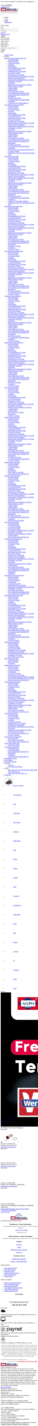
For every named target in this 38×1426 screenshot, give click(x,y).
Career (19, 1247)
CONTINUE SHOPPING (8, 1210)
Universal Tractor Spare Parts (12, 737)
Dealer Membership (8, 21)
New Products (8, 760)
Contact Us (7, 775)
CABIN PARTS (13, 88)
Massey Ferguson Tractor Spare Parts (15, 58)
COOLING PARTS (14, 63)
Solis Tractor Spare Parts (11, 387)
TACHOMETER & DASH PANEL (19, 93)
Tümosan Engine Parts (11, 1291)
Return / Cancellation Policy (19, 1261)
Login (2, 50)
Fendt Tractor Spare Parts (11, 642)
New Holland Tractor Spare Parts (14, 105)
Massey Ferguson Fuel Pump (12, 1283)
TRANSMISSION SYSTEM (16, 68)
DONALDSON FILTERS (16, 520)
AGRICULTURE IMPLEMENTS (18, 103)
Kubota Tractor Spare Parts (12, 665)
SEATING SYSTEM (14, 98)
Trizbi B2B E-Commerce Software (27, 1361)
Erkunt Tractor (8, 1276)
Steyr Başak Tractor (10, 1275)
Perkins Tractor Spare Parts (12, 462)
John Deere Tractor (10, 1270)
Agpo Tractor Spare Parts (11, 747)
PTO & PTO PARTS (14, 73)
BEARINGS (12, 96)
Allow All (15, 1424)
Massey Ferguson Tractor (11, 1273)
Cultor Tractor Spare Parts (12, 743)
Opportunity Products (10, 758)
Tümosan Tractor (9, 1271)
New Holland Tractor (10, 1268)
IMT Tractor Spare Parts (11, 658)
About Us (11, 765)
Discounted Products (10, 761)
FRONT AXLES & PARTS (16, 78)
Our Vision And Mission (15, 766)
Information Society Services (19, 1250)
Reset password (5, 34)
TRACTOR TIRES (14, 745)
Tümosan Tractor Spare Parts (12, 296)
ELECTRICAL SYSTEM (16, 91)
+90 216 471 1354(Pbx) (21, 1230)
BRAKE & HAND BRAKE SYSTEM (19, 85)
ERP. (36, 1361)
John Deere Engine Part (11, 1289)
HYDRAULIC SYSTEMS (16, 75)
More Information (6, 1387)
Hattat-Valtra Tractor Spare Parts (13, 342)
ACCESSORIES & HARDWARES (18, 100)
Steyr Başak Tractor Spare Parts (13, 251)
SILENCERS (12, 66)
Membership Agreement (19, 1259)
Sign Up (3, 32)
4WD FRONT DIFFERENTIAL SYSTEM (21, 80)
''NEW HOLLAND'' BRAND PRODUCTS (21, 149)
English (9, 5)
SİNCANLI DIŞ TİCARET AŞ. (17, 773)
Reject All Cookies (6, 1424)
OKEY (19, 1214)
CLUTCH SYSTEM (14, 70)
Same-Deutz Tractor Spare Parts (13, 595)
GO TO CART (5, 1212)
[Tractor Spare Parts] (9, 10)
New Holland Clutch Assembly (13, 1288)
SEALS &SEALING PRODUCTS (18, 95)
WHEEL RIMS (12, 90)
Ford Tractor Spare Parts (11, 156)
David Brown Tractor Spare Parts (14, 575)
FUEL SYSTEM (13, 61)
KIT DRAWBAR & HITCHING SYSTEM (21, 76)
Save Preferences (23, 1424)
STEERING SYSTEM (15, 81)
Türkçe (7, 7)
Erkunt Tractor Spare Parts (12, 417)
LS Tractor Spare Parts (11, 713)
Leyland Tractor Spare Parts (12, 682)
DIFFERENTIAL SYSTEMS (17, 71)
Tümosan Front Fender (11, 1286)
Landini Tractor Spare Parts (12, 475)
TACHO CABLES (13, 151)
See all (21, 1128)
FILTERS (11, 65)
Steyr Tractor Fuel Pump (11, 1284)
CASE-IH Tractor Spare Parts (13, 539)
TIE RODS (11, 83)
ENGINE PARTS (13, 60)
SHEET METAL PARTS (15, 86)
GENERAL (11, 101)
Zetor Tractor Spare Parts (11, 522)
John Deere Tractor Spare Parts (13, 206)
